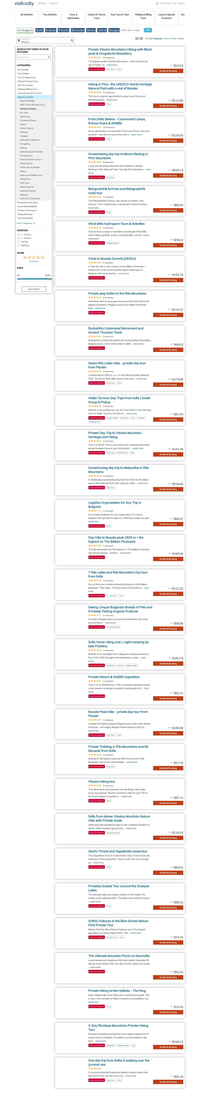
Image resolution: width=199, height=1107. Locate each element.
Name (181, 38)
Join (175, 3)
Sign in (182, 3)
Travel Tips (165, 3)
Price (174, 38)
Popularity (157, 38)
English (53, 3)
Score (167, 38)
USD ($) (41, 3)
